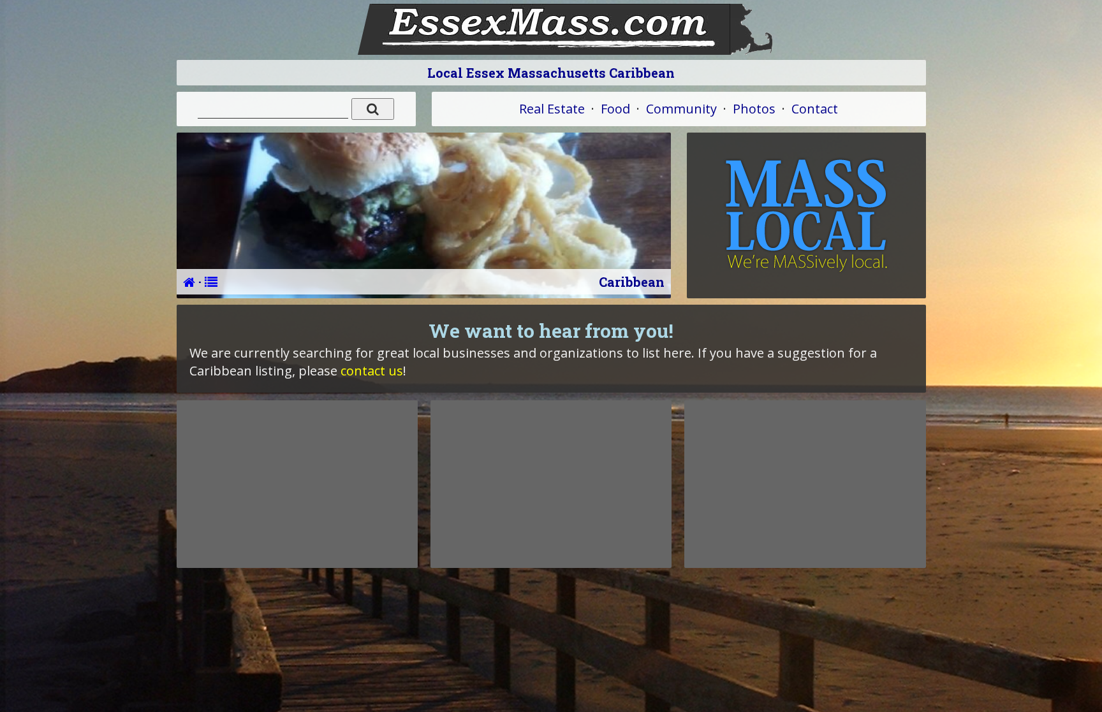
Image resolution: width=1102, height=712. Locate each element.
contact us (372, 370)
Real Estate (552, 108)
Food (615, 108)
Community (681, 108)
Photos (754, 108)
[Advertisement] (297, 483)
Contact (814, 108)
